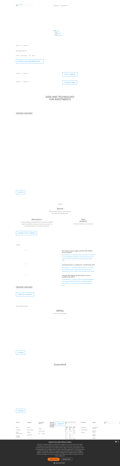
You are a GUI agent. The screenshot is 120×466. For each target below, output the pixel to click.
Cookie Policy (94, 435)
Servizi (18, 45)
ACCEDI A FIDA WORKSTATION (28, 61)
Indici (33, 55)
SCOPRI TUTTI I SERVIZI (26, 233)
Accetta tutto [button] (53, 459)
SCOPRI (20, 192)
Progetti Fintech (18, 436)
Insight (25, 45)
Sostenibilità (63, 5)
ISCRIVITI (60, 424)
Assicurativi (24, 55)
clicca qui (38, 449)
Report (29, 432)
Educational (30, 430)
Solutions (29, 435)
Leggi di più (62, 455)
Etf (29, 55)
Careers (83, 432)
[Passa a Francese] (58, 35)
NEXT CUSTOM (28, 113)
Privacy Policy (94, 431)
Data (17, 427)
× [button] (118, 441)
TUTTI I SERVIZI (70, 74)
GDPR (93, 438)
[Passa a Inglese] (58, 33)
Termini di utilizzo (95, 428)
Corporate (56, 5)
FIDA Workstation (19, 433)
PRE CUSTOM (20, 113)
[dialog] (60, 453)
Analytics (18, 430)
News (28, 427)
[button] (57, 31)
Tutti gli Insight (69, 82)
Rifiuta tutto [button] (66, 459)
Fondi (17, 55)
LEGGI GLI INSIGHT (25, 294)
